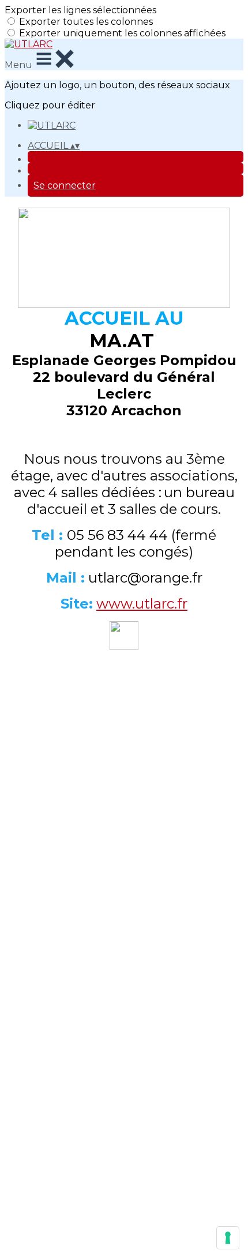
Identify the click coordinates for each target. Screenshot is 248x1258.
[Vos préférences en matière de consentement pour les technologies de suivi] (228, 1238)
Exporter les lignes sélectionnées (80, 10)
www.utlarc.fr (141, 603)
